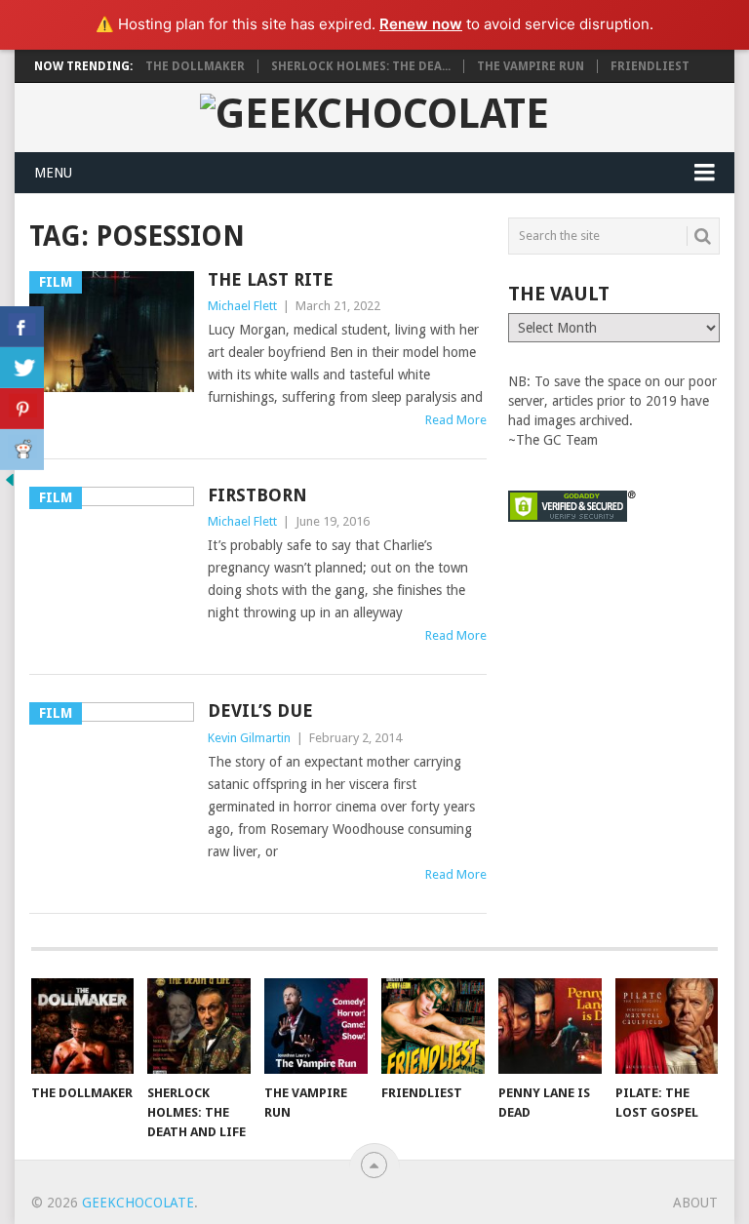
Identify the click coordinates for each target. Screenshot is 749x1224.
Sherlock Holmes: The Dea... (361, 66)
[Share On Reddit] (22, 449)
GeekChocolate (138, 1202)
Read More (456, 420)
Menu (53, 172)
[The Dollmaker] (83, 1026)
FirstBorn (257, 495)
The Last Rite (271, 279)
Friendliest (650, 66)
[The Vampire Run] (316, 1026)
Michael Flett (242, 305)
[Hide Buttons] (10, 485)
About (695, 1202)
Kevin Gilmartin (249, 737)
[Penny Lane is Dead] (550, 1026)
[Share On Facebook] (22, 326)
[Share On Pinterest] (22, 408)
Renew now (420, 24)
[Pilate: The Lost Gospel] (667, 1026)
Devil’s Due (260, 710)
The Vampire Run (530, 66)
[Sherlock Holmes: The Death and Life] (199, 1026)
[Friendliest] (433, 1026)
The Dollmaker (195, 66)
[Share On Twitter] (22, 367)
